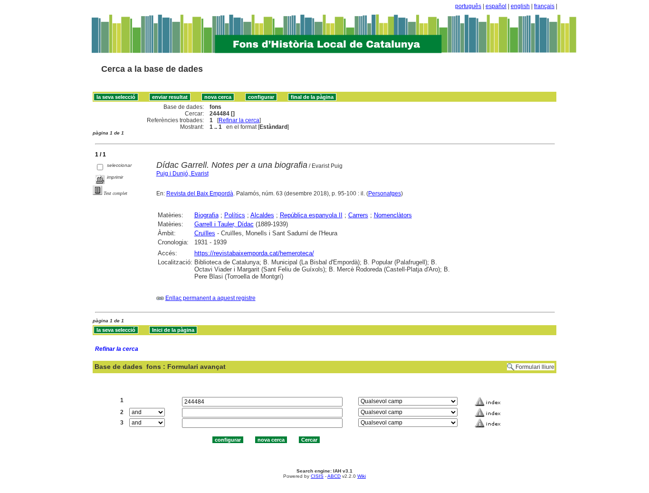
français (544, 6)
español (496, 6)
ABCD (334, 476)
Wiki (361, 476)
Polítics (234, 215)
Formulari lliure (534, 367)
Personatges (384, 193)
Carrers (358, 215)
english (520, 6)
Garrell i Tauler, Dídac (224, 224)
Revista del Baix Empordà (199, 193)
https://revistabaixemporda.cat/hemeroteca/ (254, 253)
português (468, 6)
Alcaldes (262, 215)
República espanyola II (311, 215)
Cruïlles (204, 233)
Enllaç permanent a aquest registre (210, 298)
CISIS (317, 476)
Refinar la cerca (239, 120)
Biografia (206, 215)
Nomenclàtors (393, 215)
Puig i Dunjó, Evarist (182, 173)
